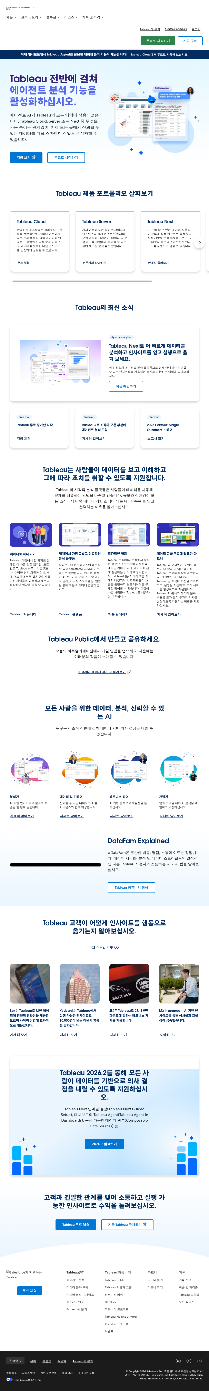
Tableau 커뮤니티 (23, 614)
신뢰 (33, 1361)
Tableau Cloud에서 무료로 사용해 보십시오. (159, 54)
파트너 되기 (155, 1287)
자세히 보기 (18, 1035)
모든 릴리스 (186, 1302)
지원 (182, 1272)
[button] (199, 242)
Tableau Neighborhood (121, 1316)
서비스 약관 (28, 1373)
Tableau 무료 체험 (75, 1224)
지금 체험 (24, 438)
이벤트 (109, 1331)
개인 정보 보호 (49, 1373)
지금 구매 (190, 41)
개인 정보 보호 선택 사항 (27, 1379)
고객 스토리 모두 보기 (104, 948)
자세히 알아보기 (94, 438)
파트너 (152, 1272)
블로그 (46, 1361)
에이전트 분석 (75, 1280)
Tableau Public (115, 1280)
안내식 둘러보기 (158, 262)
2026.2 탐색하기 (104, 1144)
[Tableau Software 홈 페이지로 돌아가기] (21, 8)
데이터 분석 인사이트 (80, 1294)
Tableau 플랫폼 (70, 614)
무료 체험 (23, 262)
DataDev (110, 1302)
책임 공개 (67, 1373)
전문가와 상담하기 (94, 262)
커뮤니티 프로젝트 (117, 1309)
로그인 (196, 29)
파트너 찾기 (155, 1280)
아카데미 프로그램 (117, 1324)
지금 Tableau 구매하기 (125, 1224)
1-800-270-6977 (176, 29)
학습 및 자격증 (188, 1287)
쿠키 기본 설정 (86, 1373)
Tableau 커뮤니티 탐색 (131, 887)
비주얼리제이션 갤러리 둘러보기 (102, 672)
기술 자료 (185, 1280)
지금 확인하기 (126, 386)
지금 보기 (24, 157)
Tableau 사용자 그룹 (118, 1287)
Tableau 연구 (75, 1302)
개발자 (62, 1361)
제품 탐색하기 (118, 614)
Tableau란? (75, 1272)
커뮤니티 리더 (114, 1294)
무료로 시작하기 (158, 41)
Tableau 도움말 (189, 1294)
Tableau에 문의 (150, 29)
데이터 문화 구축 (77, 1287)
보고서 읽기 (156, 438)
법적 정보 (11, 1373)
